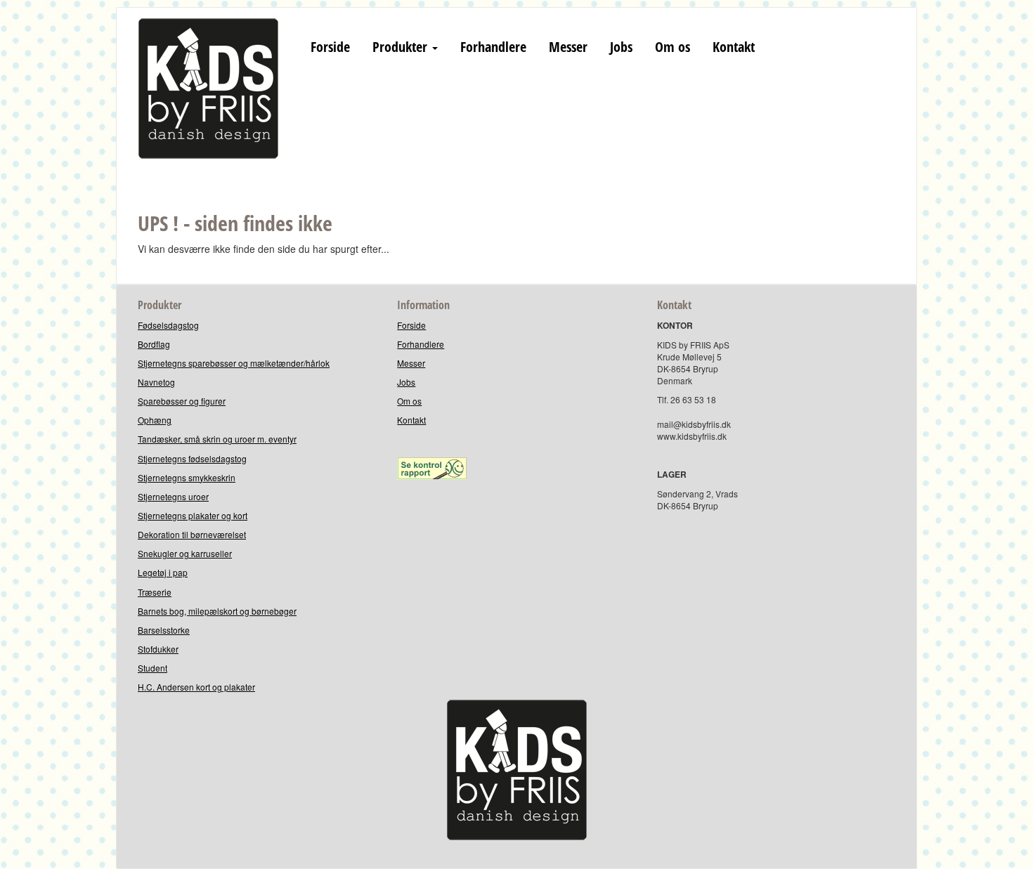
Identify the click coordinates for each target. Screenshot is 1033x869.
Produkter (401, 46)
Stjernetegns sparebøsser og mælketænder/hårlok (234, 363)
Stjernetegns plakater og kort (192, 515)
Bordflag (154, 344)
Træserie (154, 592)
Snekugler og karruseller (185, 553)
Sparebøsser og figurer (182, 401)
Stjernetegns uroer (173, 496)
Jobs (621, 46)
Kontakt (734, 46)
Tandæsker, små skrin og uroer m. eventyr (217, 439)
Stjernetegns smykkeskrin (186, 477)
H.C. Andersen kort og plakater (196, 687)
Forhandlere (493, 46)
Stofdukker (158, 649)
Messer (568, 46)
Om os (672, 46)
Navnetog (156, 382)
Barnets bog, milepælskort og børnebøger (217, 611)
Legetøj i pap (163, 572)
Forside (330, 46)
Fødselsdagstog (168, 325)
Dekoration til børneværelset (192, 534)
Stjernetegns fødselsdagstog (192, 458)
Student (152, 668)
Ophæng (154, 420)
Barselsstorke (164, 630)
